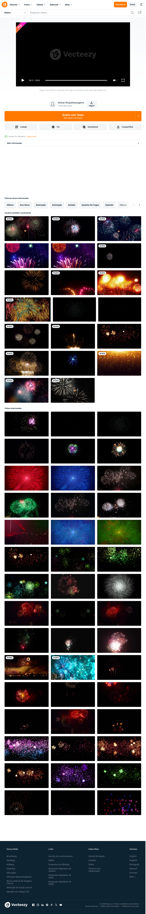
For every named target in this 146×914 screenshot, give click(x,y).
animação (57, 205)
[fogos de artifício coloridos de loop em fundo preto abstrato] (27, 424)
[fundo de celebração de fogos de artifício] (73, 336)
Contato (90, 860)
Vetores (13, 4)
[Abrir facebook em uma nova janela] (33, 905)
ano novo (25, 205)
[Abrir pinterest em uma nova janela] (47, 905)
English (131, 856)
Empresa (10, 868)
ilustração (41, 205)
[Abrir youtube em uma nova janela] (61, 905)
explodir (109, 205)
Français (132, 872)
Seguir (90, 105)
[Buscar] (130, 12)
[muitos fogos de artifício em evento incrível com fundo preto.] (27, 228)
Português (132, 864)
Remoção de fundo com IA (19, 887)
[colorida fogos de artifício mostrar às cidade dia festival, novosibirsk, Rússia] (119, 721)
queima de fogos (90, 205)
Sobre (90, 864)
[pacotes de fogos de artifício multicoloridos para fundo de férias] (27, 451)
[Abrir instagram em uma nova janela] (38, 905)
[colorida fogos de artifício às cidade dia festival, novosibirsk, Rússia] (119, 667)
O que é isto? (31, 136)
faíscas (123, 205)
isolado (71, 205)
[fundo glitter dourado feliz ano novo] (119, 363)
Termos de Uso (89, 906)
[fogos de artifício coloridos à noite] (73, 390)
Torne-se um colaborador (93, 869)
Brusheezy (11, 856)
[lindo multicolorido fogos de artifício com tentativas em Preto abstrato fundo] (119, 451)
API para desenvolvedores (18, 876)
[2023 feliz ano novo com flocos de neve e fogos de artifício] (26, 390)
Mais (67, 4)
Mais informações (14, 143)
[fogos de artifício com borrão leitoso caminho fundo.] (27, 667)
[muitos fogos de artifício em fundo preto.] (27, 336)
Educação (11, 872)
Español (131, 860)
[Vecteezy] (4, 4)
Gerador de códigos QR (17, 891)
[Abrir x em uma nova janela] (56, 905)
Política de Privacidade (107, 906)
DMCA (50, 860)
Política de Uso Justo (128, 906)
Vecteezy (10, 860)
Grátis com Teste (72, 116)
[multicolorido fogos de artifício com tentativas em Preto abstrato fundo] (73, 451)
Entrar (130, 4)
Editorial (54, 4)
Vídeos (39, 4)
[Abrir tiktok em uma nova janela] (51, 905)
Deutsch (131, 868)
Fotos (27, 4)
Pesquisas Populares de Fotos (59, 876)
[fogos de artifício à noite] (119, 228)
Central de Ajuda (95, 856)
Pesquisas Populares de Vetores (59, 869)
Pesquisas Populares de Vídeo (59, 882)
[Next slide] (134, 205)
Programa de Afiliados (58, 864)
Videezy (10, 864)
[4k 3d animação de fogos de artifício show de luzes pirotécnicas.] (73, 228)
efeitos (10, 205)
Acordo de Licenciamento (60, 856)
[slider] (75, 80)
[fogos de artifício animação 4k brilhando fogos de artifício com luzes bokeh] (27, 255)
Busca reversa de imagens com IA (19, 882)
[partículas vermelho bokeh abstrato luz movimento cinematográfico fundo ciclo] (27, 532)
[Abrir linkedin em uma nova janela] (42, 905)
